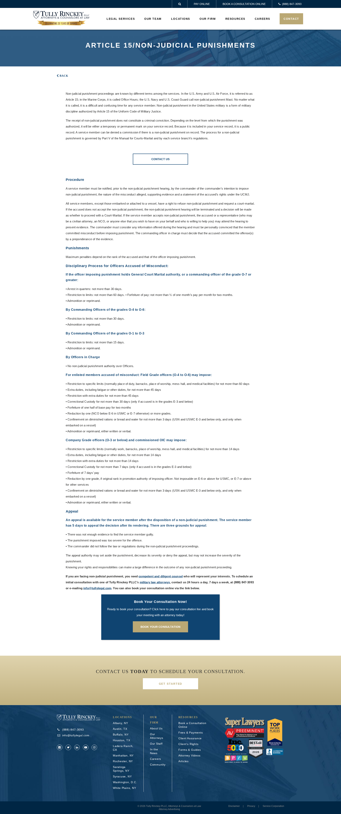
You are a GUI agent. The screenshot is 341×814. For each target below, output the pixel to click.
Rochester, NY (123, 761)
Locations (180, 18)
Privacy (251, 806)
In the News (154, 751)
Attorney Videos (189, 755)
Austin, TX (120, 728)
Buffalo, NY (121, 734)
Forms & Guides (189, 749)
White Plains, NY (124, 787)
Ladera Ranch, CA (123, 747)
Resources (235, 18)
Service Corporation (273, 806)
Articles (183, 761)
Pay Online (202, 4)
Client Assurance (190, 738)
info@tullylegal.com (97, 588)
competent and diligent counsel (161, 576)
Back (64, 75)
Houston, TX (121, 740)
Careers (262, 18)
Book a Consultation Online (244, 4)
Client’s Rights (188, 744)
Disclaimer (234, 806)
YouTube (85, 747)
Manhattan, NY (123, 755)
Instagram (94, 747)
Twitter (68, 747)
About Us (156, 728)
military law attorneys (155, 582)
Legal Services (121, 18)
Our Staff (156, 743)
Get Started (170, 683)
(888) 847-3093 (244, 582)
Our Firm (208, 18)
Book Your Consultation (161, 626)
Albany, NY (120, 723)
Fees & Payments (190, 732)
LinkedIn (77, 747)
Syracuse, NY (122, 776)
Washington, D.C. (125, 782)
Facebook (59, 747)
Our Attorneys (156, 736)
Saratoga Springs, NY (121, 768)
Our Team (153, 18)
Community (158, 764)
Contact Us (160, 159)
